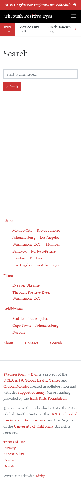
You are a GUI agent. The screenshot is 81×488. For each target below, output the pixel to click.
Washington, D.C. (26, 244)
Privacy (9, 448)
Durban (36, 258)
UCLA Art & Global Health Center (31, 380)
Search (56, 342)
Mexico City (29, 28)
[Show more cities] (75, 29)
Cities (8, 220)
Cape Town (21, 325)
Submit (12, 86)
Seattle (42, 265)
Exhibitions (13, 308)
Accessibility (13, 454)
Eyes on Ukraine (26, 285)
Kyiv (7, 28)
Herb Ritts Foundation (48, 398)
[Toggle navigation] (73, 16)
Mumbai (53, 244)
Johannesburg (23, 237)
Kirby (40, 475)
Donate (9, 466)
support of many (31, 392)
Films (8, 275)
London (18, 258)
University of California (33, 426)
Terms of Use (14, 442)
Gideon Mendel (16, 386)
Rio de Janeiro (59, 28)
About (8, 342)
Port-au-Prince (43, 251)
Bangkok (19, 251)
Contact (31, 342)
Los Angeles (49, 237)
